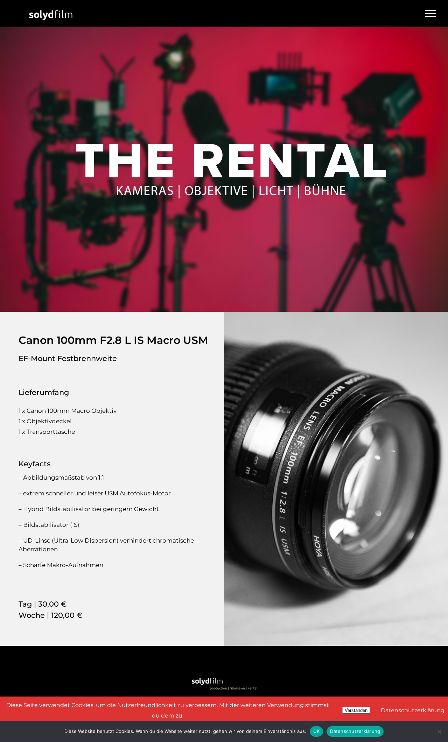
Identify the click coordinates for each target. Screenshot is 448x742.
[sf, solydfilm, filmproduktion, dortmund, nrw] (50, 4)
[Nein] (439, 731)
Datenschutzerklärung (412, 710)
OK (316, 731)
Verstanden (356, 710)
